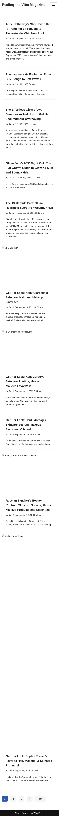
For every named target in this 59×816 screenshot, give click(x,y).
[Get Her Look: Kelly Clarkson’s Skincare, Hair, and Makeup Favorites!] (29, 267)
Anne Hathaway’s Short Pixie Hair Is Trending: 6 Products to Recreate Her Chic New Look (29, 29)
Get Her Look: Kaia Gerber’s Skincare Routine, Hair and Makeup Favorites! (25, 381)
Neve (17, 813)
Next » (41, 799)
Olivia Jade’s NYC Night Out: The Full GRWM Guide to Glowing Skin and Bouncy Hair (29, 168)
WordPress (39, 813)
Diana (11, 39)
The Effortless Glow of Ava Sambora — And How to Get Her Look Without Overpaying (28, 114)
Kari (10, 307)
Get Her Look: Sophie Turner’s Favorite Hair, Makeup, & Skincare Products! (29, 761)
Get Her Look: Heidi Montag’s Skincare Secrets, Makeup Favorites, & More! (26, 424)
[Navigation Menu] (53, 4)
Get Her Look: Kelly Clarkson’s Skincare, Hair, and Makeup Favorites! (27, 297)
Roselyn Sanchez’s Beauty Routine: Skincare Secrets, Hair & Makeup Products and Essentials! (28, 505)
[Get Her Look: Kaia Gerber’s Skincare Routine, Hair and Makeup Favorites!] (29, 351)
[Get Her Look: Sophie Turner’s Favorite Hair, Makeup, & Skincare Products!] (29, 642)
